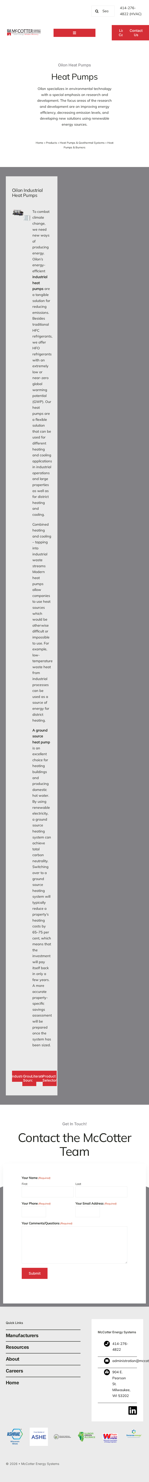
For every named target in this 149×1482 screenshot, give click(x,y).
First (24, 1184)
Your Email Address (95, 1203)
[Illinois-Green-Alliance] (86, 1429)
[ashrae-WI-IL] (15, 1429)
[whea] (62, 1429)
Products (51, 142)
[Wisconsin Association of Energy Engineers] (110, 1429)
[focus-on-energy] (134, 1429)
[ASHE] (39, 1429)
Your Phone (36, 1203)
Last (78, 1184)
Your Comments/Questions (47, 1223)
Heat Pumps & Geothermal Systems (82, 142)
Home (39, 142)
